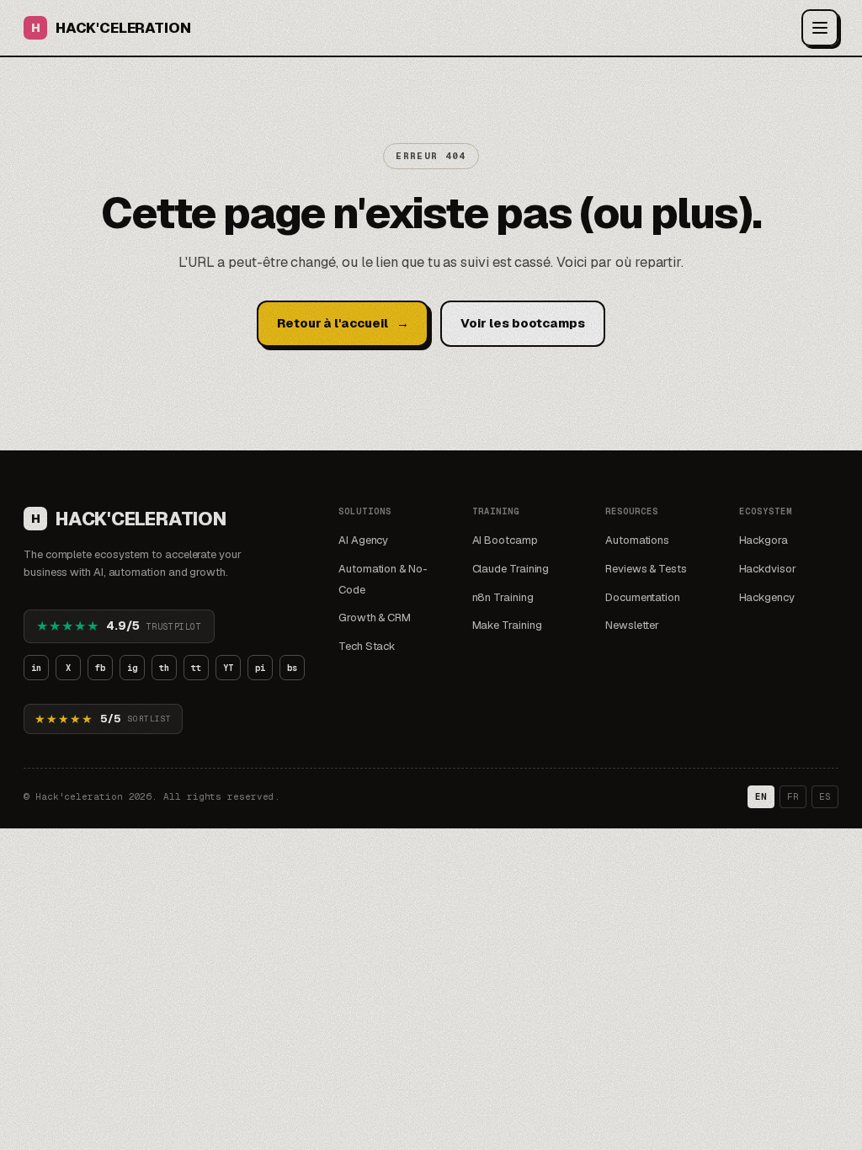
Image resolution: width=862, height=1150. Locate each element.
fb (100, 667)
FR (793, 796)
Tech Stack (367, 646)
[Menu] (819, 27)
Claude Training (511, 569)
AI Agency (363, 540)
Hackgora (763, 540)
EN (761, 796)
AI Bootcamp (505, 540)
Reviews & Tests (646, 569)
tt (196, 667)
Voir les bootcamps (522, 323)
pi (260, 667)
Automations (637, 540)
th (164, 667)
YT (228, 667)
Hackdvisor (767, 569)
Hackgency (767, 597)
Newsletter (632, 625)
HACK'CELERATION (110, 28)
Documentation (642, 597)
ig (132, 667)
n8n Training (503, 597)
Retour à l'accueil (342, 323)
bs (292, 667)
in (36, 667)
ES (825, 796)
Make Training (507, 625)
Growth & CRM (374, 617)
